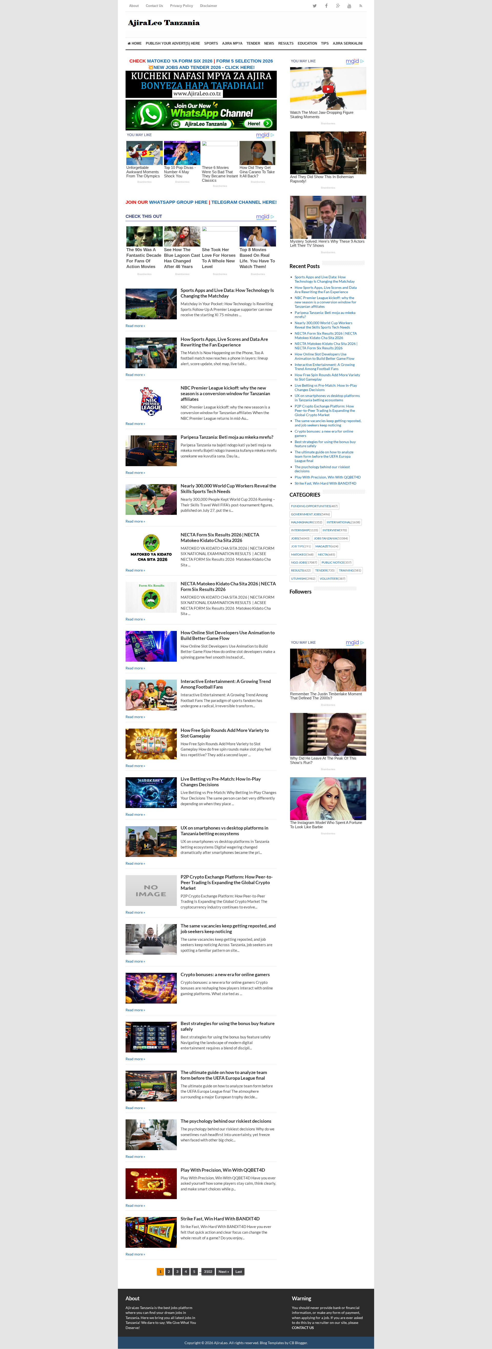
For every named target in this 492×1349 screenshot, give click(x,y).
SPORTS (211, 43)
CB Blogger (298, 1343)
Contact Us (154, 6)
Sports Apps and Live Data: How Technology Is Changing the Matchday (227, 293)
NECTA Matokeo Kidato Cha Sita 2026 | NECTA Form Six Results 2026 (326, 345)
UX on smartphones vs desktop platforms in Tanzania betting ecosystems (224, 830)
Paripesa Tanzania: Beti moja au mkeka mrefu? (227, 437)
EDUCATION (307, 43)
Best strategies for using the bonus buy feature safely (325, 444)
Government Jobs (306, 514)
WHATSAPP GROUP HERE (178, 202)
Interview (331, 530)
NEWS (269, 43)
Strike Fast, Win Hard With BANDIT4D (220, 1218)
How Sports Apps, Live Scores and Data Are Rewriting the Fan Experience (224, 342)
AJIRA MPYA (232, 43)
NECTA (323, 554)
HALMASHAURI (302, 522)
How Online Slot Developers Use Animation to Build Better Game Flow (228, 635)
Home (136, 43)
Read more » (135, 325)
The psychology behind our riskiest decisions (226, 1121)
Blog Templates (272, 1343)
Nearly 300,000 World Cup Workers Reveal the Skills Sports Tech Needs (228, 488)
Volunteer (329, 578)
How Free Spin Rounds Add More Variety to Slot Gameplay (327, 377)
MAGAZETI (323, 546)
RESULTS (286, 43)
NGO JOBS (298, 562)
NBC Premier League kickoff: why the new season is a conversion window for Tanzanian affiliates (225, 393)
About (134, 6)
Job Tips (297, 546)
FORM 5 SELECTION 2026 (244, 61)
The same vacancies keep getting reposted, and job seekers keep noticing (228, 928)
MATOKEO (298, 554)
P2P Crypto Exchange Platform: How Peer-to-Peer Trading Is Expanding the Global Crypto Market (227, 882)
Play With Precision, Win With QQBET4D (223, 1170)
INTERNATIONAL (339, 522)
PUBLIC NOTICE (333, 562)
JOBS (295, 538)
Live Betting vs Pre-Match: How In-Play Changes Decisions (326, 387)
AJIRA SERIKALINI (348, 43)
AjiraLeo (221, 1343)
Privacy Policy (181, 6)
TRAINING (346, 570)
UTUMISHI (298, 578)
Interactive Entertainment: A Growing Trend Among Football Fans (325, 366)
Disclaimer (208, 6)
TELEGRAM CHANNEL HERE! (244, 202)
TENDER (253, 43)
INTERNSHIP (300, 530)
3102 (208, 1271)
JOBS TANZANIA (325, 538)
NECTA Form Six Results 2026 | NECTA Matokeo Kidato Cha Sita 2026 (220, 537)
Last (238, 1271)
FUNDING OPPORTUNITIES (310, 506)
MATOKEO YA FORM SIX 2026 (179, 61)
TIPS (325, 43)
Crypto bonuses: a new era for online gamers (225, 974)
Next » (224, 1271)
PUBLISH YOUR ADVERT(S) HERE (173, 43)
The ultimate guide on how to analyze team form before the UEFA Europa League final (224, 1075)
